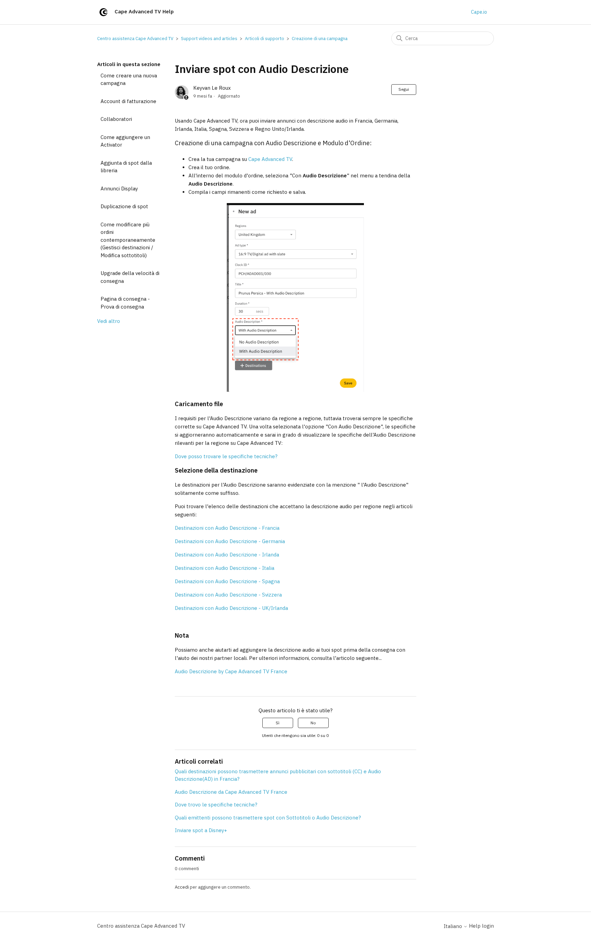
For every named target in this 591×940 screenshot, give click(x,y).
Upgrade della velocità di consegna (130, 277)
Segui (403, 89)
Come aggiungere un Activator (125, 141)
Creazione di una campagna (319, 38)
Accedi (182, 887)
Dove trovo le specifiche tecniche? (216, 804)
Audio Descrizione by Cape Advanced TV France (231, 671)
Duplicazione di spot (124, 206)
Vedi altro (108, 321)
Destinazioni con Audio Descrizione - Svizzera (228, 594)
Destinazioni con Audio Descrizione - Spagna (227, 581)
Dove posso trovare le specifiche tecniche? (226, 456)
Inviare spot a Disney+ (201, 830)
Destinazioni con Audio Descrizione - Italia (224, 568)
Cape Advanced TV (270, 159)
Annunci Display (119, 188)
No (313, 722)
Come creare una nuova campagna (129, 79)
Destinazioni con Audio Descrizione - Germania (230, 541)
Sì (277, 722)
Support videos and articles (209, 38)
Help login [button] (481, 926)
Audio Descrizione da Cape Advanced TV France (231, 792)
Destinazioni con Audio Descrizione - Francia (227, 528)
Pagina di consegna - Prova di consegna (125, 303)
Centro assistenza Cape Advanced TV (135, 38)
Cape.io (479, 12)
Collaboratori (116, 119)
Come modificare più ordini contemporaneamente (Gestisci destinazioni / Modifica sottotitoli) (128, 240)
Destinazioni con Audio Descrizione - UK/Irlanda (231, 608)
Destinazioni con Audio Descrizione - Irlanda (227, 554)
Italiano (453, 926)
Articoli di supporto (264, 38)
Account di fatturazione (128, 101)
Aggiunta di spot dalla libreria (126, 167)
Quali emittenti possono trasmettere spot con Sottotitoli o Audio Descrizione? (268, 817)
